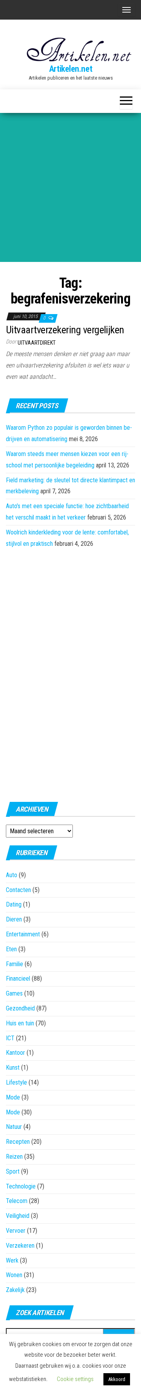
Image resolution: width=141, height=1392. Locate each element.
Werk (12, 1260)
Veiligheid (17, 1215)
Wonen (14, 1275)
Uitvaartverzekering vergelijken (65, 330)
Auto (11, 875)
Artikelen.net (70, 69)
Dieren (14, 919)
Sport (13, 1171)
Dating (14, 904)
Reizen (14, 1156)
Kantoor (15, 1052)
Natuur (14, 1126)
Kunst (13, 1067)
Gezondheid (20, 1008)
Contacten (18, 890)
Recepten (18, 1141)
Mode (13, 1097)
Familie (14, 964)
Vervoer (15, 1230)
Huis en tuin (20, 1023)
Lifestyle (16, 1082)
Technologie (21, 1186)
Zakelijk (15, 1290)
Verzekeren (20, 1245)
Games (14, 993)
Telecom (16, 1201)
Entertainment (23, 934)
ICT (10, 1038)
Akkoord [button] (116, 1379)
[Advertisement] (70, 187)
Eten (11, 949)
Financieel (18, 978)
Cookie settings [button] (75, 1379)
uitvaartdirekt (37, 343)
